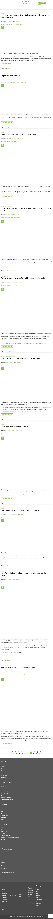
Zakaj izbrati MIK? (5, 828)
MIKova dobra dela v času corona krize (18, 668)
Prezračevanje (12, 356)
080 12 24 (42, 5)
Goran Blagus (17, 21)
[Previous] (13, 752)
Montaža (3, 833)
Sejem (16, 127)
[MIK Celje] (26, 4)
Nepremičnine (4, 815)
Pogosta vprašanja (5, 829)
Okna (2, 786)
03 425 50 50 (4, 775)
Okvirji (9, 206)
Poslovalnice (4, 810)
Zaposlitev (3, 817)
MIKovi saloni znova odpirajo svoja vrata (18, 134)
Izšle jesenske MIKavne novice (14, 426)
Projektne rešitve (5, 792)
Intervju (2, 276)
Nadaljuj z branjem (7, 63)
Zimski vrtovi (4, 790)
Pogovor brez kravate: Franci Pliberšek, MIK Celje (23, 278)
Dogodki (9, 127)
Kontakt (3, 808)
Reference (3, 811)
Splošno (2, 13)
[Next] (40, 752)
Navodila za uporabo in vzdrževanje (10, 837)
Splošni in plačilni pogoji (7, 799)
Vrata (2, 788)
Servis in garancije (5, 835)
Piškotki (3, 839)
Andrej (18, 214)
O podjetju (3, 813)
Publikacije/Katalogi (6, 797)
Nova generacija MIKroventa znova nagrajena (21, 358)
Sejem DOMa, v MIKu (10, 76)
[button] (2, 4)
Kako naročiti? (4, 831)
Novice (12, 127)
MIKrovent (3, 356)
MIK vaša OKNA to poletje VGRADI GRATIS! (20, 510)
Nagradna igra (4, 206)
